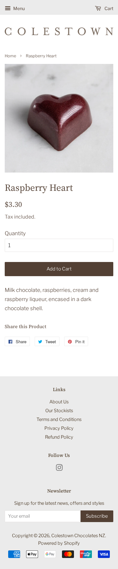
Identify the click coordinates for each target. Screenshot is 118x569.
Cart (108, 8)
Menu (18, 8)
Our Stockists (59, 410)
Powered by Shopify (59, 543)
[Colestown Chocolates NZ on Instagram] (59, 469)
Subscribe (97, 516)
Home (10, 56)
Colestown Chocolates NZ (78, 535)
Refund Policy (59, 437)
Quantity (15, 233)
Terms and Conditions (59, 419)
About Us (59, 402)
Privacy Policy (59, 428)
